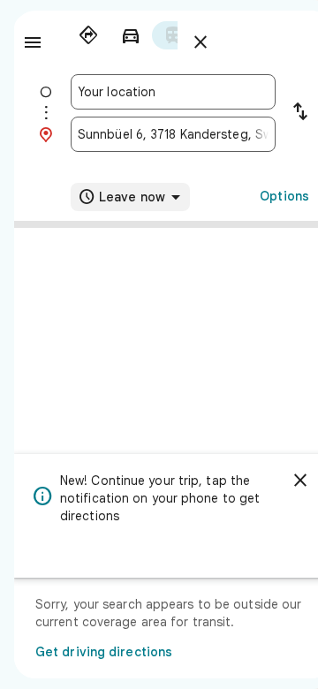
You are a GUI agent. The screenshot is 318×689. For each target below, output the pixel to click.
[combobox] (173, 92)
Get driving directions (103, 652)
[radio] (88, 35)
